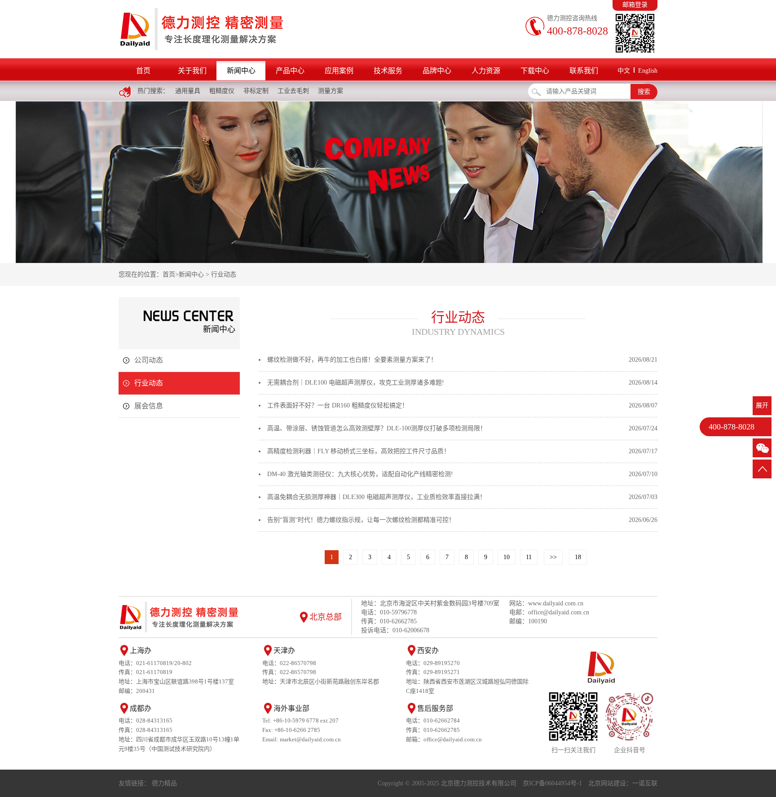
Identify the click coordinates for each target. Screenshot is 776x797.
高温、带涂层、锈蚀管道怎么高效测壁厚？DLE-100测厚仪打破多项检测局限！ (376, 428)
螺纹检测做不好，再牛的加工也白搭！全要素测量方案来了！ (352, 359)
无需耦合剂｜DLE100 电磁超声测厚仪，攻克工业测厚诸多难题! (355, 382)
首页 (143, 70)
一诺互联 (644, 783)
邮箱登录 (635, 4)
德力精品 (164, 783)
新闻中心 (241, 70)
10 (506, 557)
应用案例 (339, 70)
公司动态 (148, 360)
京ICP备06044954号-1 (552, 783)
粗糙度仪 (221, 91)
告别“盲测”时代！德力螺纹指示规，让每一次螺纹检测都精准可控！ (361, 520)
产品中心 (290, 70)
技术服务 (388, 70)
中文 (623, 70)
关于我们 (192, 70)
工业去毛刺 (293, 91)
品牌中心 (437, 70)
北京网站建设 (607, 783)
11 (529, 557)
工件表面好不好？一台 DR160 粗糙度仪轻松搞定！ (337, 405)
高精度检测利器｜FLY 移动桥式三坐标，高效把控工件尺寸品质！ (358, 451)
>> (553, 557)
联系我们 (583, 70)
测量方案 (330, 91)
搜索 (644, 91)
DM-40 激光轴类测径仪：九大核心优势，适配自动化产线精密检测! (360, 474)
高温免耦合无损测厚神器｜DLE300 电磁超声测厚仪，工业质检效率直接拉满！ (376, 497)
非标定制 (256, 91)
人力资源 (486, 70)
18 (578, 557)
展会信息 (148, 406)
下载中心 (534, 70)
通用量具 (187, 91)
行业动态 (223, 274)
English (647, 70)
